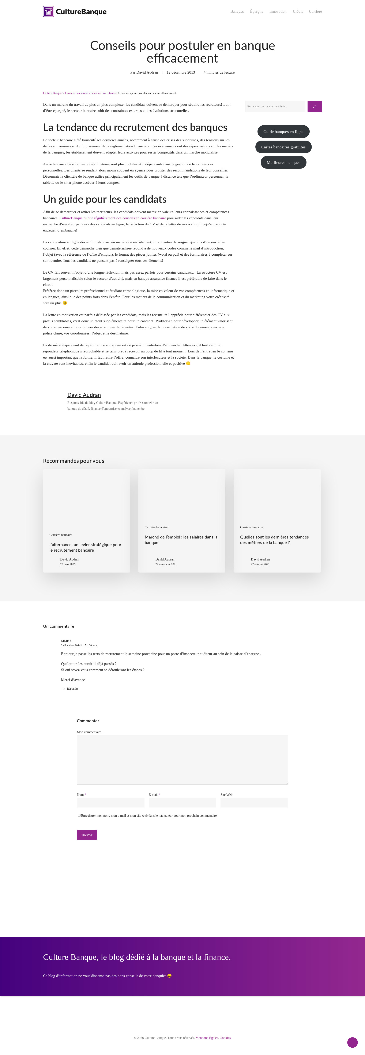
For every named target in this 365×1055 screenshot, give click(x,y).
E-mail (154, 794)
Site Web (227, 794)
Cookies (225, 1038)
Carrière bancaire (60, 535)
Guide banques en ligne (283, 131)
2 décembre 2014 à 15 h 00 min (79, 645)
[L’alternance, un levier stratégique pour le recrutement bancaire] (86, 521)
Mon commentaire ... (91, 732)
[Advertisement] (283, 211)
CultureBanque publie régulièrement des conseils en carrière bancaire (113, 218)
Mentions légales (207, 1038)
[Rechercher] (315, 106)
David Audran (147, 72)
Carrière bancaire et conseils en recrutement (91, 93)
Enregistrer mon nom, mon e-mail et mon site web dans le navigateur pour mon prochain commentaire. (149, 815)
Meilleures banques (283, 162)
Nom (81, 794)
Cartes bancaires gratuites (283, 147)
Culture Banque (52, 93)
